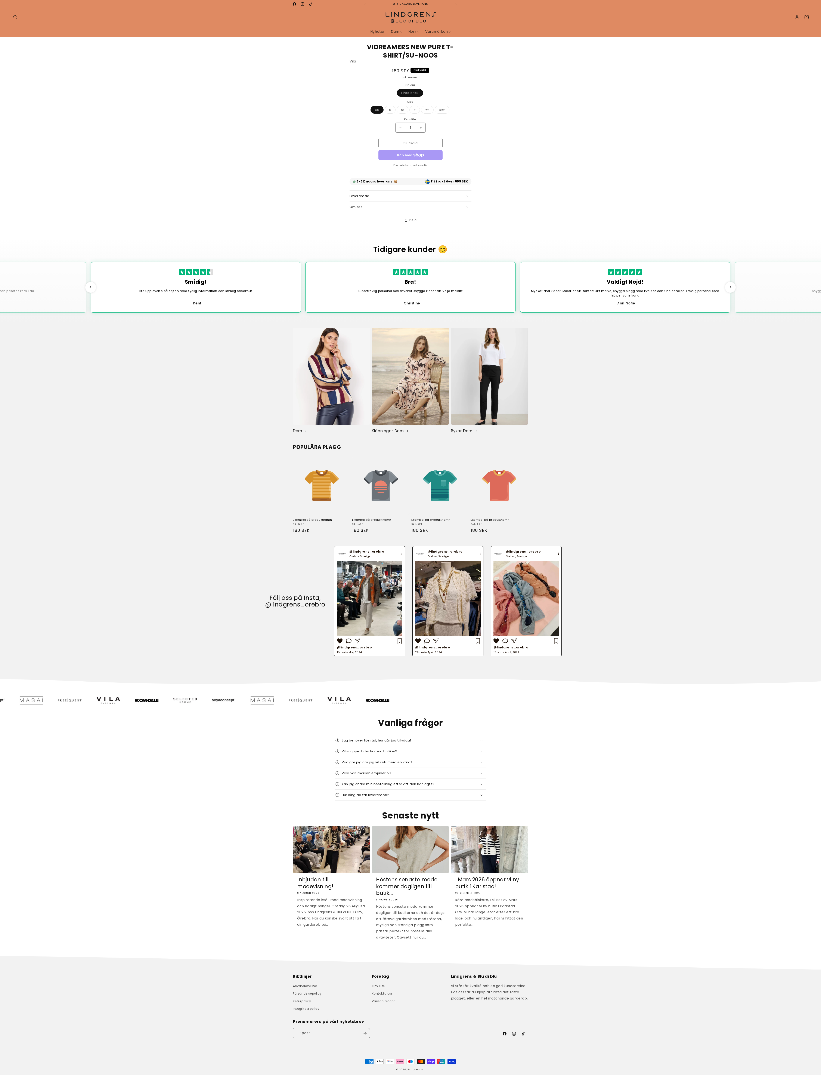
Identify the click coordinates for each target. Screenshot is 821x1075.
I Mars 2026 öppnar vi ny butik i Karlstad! (487, 883)
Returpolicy (302, 1001)
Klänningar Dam (388, 430)
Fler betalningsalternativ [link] (410, 165)
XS (379, 110)
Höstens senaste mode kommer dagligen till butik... (406, 886)
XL (429, 110)
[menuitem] (377, 31)
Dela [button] (412, 220)
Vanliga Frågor (383, 1001)
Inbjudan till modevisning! (315, 883)
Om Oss (378, 986)
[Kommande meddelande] (456, 4)
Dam (297, 430)
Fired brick (412, 93)
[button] (15, 17)
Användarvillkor (305, 986)
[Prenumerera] (365, 1033)
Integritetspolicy (306, 1009)
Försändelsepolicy (307, 994)
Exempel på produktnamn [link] (312, 520)
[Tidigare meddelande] (365, 4)
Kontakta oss (382, 994)
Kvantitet (410, 119)
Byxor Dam (462, 430)
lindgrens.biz (416, 1069)
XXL (444, 110)
